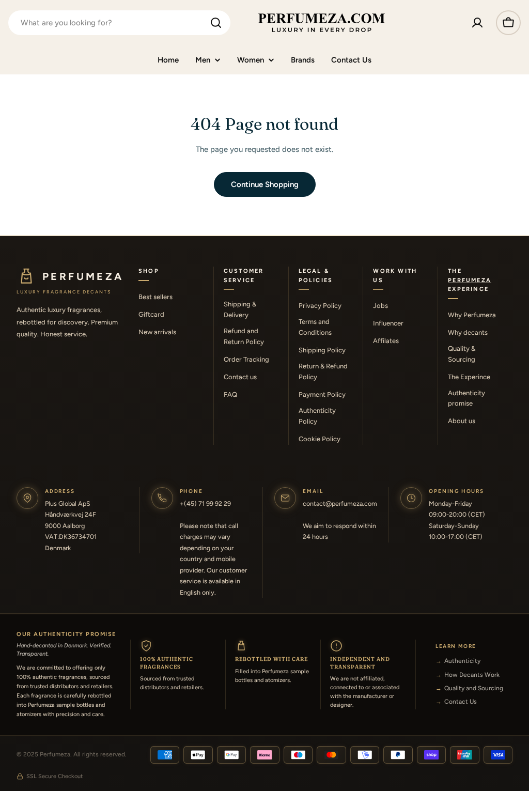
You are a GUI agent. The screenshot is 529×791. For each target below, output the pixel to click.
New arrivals (157, 332)
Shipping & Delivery (240, 309)
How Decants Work (472, 674)
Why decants (468, 332)
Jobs (380, 305)
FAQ (230, 394)
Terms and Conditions (315, 327)
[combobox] (119, 22)
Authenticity (462, 660)
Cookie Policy (319, 439)
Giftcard (151, 314)
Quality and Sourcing (473, 688)
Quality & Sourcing (461, 354)
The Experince (469, 377)
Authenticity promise (466, 398)
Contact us (240, 377)
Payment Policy (322, 394)
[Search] (216, 23)
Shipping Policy (322, 350)
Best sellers (155, 297)
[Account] (477, 23)
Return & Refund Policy (323, 371)
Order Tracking (246, 359)
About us (461, 421)
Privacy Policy (320, 305)
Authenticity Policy (317, 416)
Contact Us (460, 701)
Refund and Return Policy (244, 336)
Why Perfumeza (472, 315)
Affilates (386, 341)
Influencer (388, 323)
